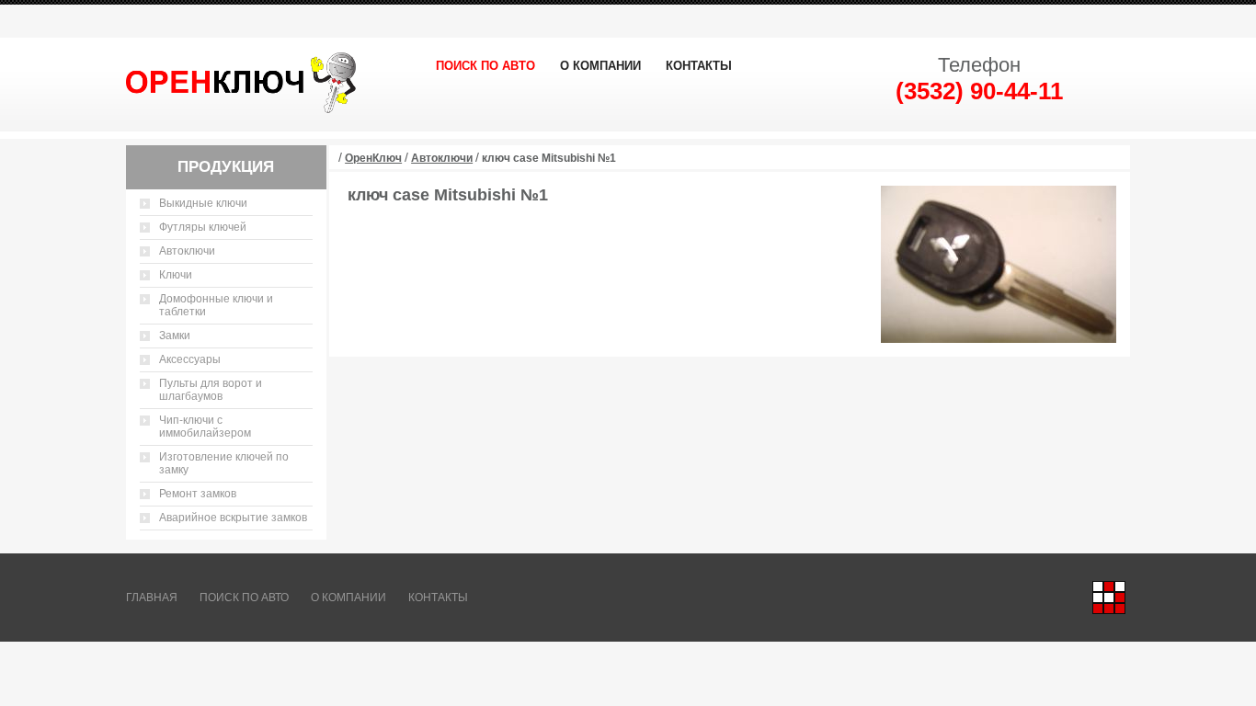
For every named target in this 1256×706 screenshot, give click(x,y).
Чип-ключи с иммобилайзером (205, 426)
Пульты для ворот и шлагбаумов (210, 390)
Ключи (175, 274)
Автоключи (187, 251)
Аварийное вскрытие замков (233, 517)
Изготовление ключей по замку (224, 463)
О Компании (600, 66)
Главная (151, 597)
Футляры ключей (202, 227)
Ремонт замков (197, 493)
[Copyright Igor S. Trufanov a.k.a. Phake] (1109, 597)
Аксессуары (190, 359)
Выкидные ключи (203, 203)
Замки (174, 335)
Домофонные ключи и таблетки (216, 305)
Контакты (699, 66)
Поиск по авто (485, 66)
